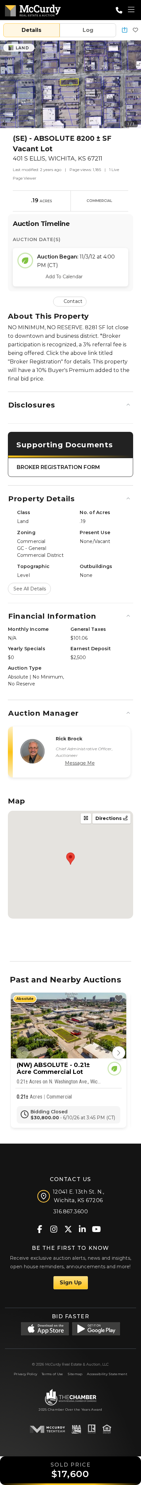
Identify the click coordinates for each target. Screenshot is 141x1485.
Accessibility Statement (107, 1374)
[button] (124, 30)
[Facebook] (40, 1228)
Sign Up (71, 1282)
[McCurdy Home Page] (33, 9)
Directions (109, 818)
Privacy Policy (25, 1374)
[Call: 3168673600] (119, 10)
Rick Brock (69, 739)
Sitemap (75, 1374)
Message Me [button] (80, 763)
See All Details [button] (29, 589)
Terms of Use (52, 1374)
